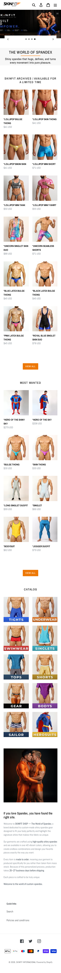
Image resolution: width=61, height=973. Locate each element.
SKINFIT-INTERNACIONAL (26, 962)
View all (30, 366)
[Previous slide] (8, 39)
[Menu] (55, 4)
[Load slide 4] (35, 39)
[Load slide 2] (29, 39)
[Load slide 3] (32, 39)
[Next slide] (53, 39)
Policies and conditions (18, 920)
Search (10, 911)
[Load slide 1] (26, 39)
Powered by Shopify (44, 962)
